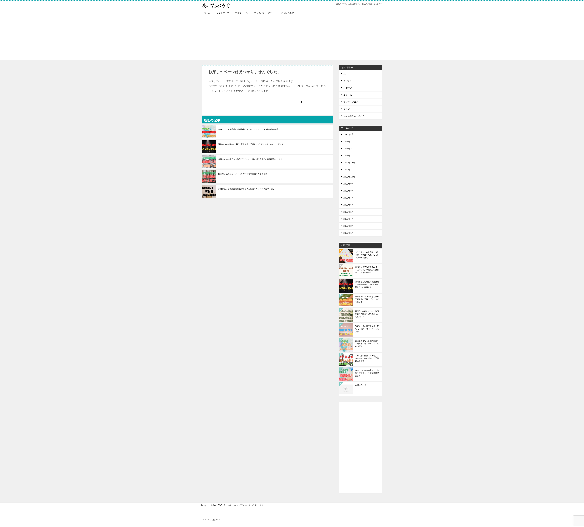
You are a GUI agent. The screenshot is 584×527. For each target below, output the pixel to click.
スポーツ (347, 87)
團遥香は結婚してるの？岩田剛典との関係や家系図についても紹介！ (367, 314)
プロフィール (241, 13)
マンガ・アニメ (350, 102)
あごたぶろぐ (216, 5)
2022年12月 (349, 162)
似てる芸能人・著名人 (354, 116)
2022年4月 (348, 219)
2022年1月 (348, 233)
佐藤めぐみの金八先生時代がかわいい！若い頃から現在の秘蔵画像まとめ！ (250, 159)
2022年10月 (349, 177)
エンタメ (347, 80)
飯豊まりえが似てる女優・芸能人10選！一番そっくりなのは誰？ (367, 329)
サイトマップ (222, 13)
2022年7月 (348, 198)
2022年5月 (348, 212)
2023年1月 (348, 155)
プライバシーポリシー (264, 13)
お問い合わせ (287, 13)
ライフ (346, 109)
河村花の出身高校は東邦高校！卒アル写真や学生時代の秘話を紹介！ (247, 189)
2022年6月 (348, 205)
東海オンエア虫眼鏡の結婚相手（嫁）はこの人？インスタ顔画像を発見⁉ (249, 129)
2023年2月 (348, 148)
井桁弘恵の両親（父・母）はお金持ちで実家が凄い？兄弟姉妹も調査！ (367, 358)
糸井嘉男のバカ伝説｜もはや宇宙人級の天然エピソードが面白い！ (367, 299)
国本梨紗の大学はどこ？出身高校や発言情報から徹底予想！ (243, 174)
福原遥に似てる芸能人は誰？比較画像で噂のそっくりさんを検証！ (367, 343)
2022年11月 (349, 169)
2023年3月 (348, 141)
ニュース (347, 95)
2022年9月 (348, 184)
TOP (213, 505)
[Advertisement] (292, 39)
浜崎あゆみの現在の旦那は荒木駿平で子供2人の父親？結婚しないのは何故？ (250, 144)
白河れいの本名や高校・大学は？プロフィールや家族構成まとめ (367, 373)
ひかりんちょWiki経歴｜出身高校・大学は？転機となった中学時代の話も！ (367, 255)
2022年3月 (348, 226)
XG (344, 73)
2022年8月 (348, 191)
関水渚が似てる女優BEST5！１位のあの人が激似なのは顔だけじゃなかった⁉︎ (367, 270)
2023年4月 (348, 134)
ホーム (207, 13)
